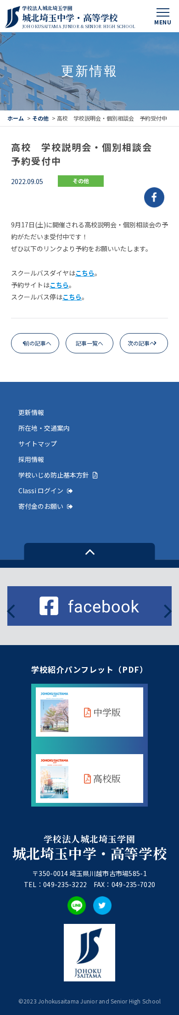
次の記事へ (141, 343)
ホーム (15, 118)
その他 (40, 118)
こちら (85, 272)
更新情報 (31, 412)
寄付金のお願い (40, 506)
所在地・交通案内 (44, 428)
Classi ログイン (40, 490)
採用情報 (31, 459)
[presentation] (10, 610)
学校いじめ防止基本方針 (53, 474)
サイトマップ (37, 443)
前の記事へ (37, 343)
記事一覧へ (89, 343)
